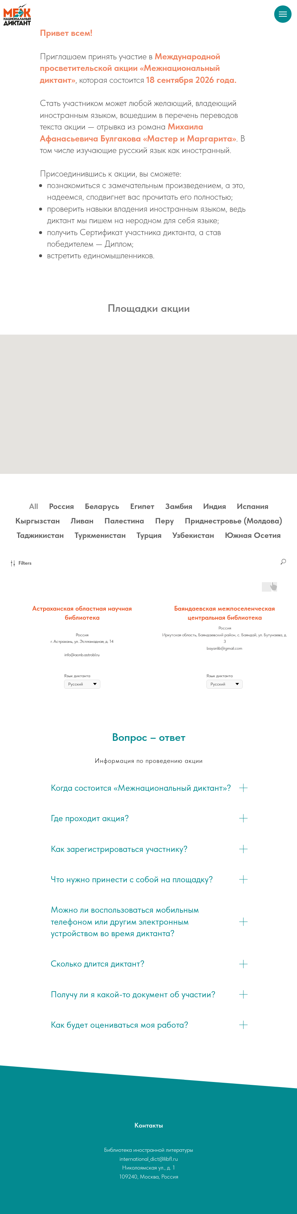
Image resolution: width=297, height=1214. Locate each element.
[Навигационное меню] (283, 14)
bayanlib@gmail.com (224, 648)
